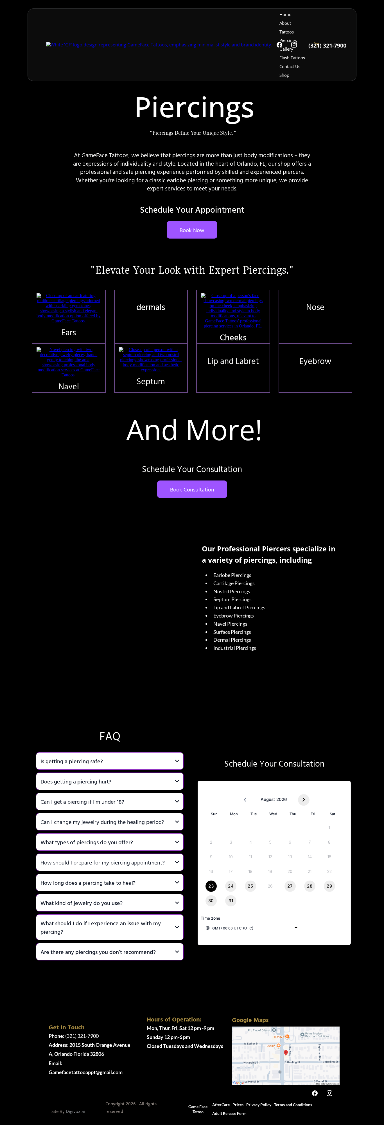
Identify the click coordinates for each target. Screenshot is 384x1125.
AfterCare (221, 1104)
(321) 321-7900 (74, 1036)
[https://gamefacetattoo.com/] (159, 44)
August (268, 799)
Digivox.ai (75, 1111)
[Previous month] (245, 800)
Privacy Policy (258, 1104)
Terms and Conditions (293, 1104)
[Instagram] (294, 44)
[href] (286, 1055)
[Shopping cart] (334, 1109)
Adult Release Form (229, 1113)
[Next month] (304, 800)
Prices (237, 1104)
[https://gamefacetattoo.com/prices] (69, 308)
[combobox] (251, 928)
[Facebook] (279, 44)
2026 (281, 799)
